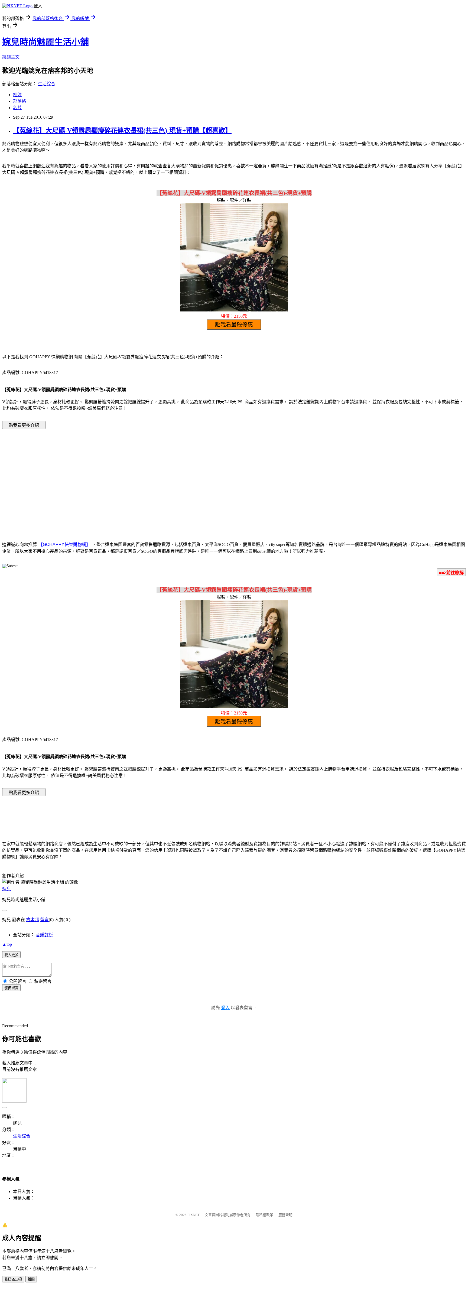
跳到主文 (11, 57)
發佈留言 (11, 988)
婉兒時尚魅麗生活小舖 (45, 42)
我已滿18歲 (13, 1279)
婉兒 (6, 888)
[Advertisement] (187, 477)
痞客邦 (32, 919)
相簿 (17, 94)
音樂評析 (44, 934)
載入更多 (11, 955)
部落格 (19, 101)
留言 (44, 919)
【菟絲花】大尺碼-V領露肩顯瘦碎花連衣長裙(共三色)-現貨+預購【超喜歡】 (122, 130)
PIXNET (193, 1215)
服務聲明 (285, 1215)
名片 (17, 107)
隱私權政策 (264, 1215)
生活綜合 (46, 84)
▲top (7, 944)
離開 (31, 1279)
